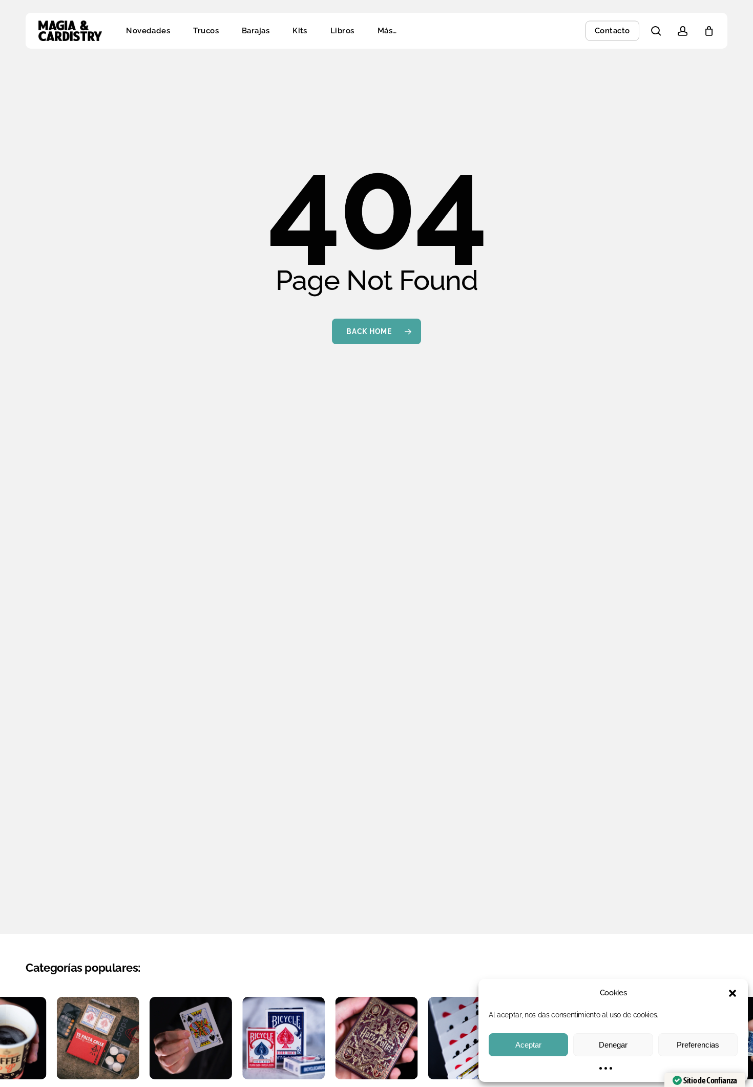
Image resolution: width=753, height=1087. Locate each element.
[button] (732, 993)
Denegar (613, 1044)
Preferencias (698, 1044)
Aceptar (528, 1044)
